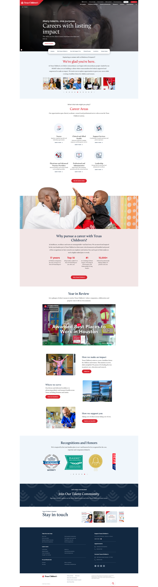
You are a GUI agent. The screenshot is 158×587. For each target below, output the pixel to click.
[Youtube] (104, 566)
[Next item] (94, 92)
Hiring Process (87, 51)
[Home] (22, 7)
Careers (122, 4)
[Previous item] (64, 92)
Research (115, 4)
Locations (95, 51)
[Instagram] (98, 566)
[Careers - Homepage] (32, 3)
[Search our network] (136, 4)
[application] (79, 324)
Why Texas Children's (62, 51)
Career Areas (104, 51)
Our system (83, 4)
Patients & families (93, 4)
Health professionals (105, 4)
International (130, 4)
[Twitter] (101, 566)
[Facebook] (95, 566)
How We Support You (75, 51)
